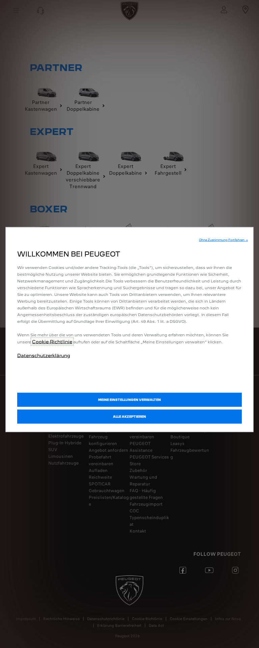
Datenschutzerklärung (43, 355)
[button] (223, 239)
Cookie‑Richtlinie (52, 341)
